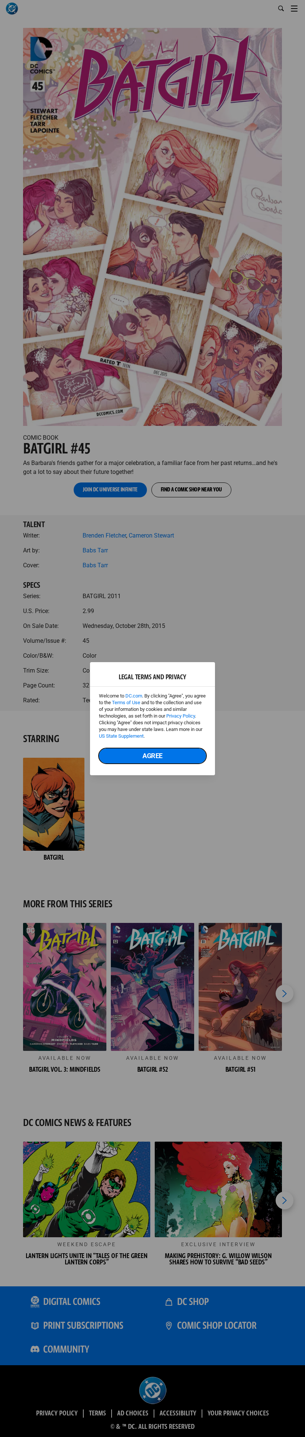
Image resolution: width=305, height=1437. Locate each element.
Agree (152, 756)
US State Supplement (121, 736)
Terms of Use (126, 702)
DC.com (133, 696)
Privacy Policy (180, 716)
